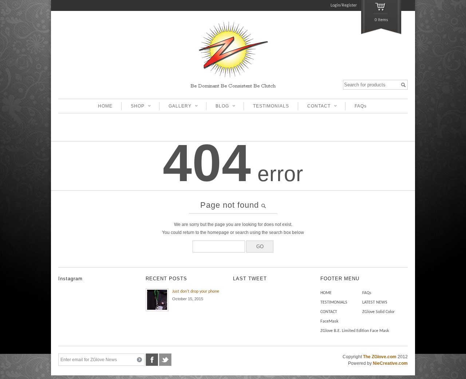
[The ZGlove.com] (233, 78)
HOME (105, 106)
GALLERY (175, 106)
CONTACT (314, 106)
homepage (218, 232)
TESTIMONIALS (271, 106)
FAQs (361, 106)
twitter (165, 359)
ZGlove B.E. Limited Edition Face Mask (354, 331)
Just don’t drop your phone (195, 291)
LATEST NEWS (374, 302)
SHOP (133, 106)
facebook (152, 359)
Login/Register (344, 5)
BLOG (217, 106)
